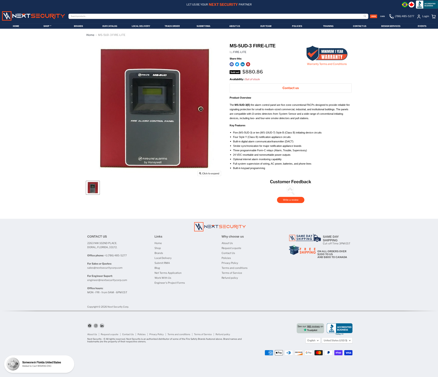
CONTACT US (359, 26)
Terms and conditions (235, 268)
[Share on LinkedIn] (243, 64)
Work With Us (162, 277)
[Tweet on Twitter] (237, 64)
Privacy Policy (230, 263)
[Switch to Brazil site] (405, 5)
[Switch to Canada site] (411, 5)
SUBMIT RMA (203, 26)
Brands (158, 253)
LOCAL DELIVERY (141, 26)
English (311, 340)
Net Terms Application (168, 272)
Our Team (265, 26)
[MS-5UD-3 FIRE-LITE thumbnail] (93, 187)
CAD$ (382, 16)
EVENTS (422, 26)
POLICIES (297, 26)
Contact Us (228, 253)
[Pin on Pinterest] (248, 64)
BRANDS (78, 26)
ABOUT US (234, 26)
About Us (227, 243)
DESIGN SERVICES (390, 26)
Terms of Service (232, 272)
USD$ (373, 16)
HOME (16, 26)
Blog (157, 268)
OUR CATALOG (109, 26)
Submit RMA (162, 263)
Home (90, 35)
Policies (226, 258)
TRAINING (328, 26)
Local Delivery (163, 258)
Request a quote (231, 248)
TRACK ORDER (172, 26)
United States (335, 340)
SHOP (46, 26)
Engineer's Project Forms (169, 282)
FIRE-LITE (239, 52)
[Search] (365, 16)
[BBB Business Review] (427, 4)
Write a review (290, 199)
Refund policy (230, 277)
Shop (157, 248)
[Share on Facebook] (232, 64)
